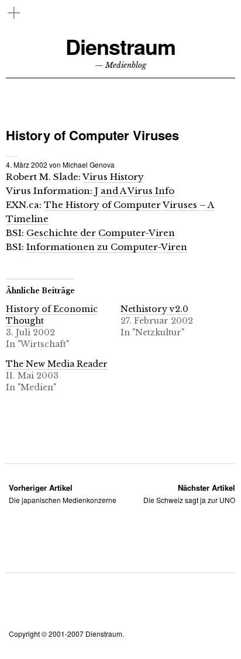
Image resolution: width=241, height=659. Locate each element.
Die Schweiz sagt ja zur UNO (189, 493)
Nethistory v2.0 (154, 309)
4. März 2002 (26, 164)
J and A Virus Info (134, 190)
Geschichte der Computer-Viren (100, 232)
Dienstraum (120, 46)
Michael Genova (89, 164)
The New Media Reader (57, 364)
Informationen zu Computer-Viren (106, 246)
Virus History (113, 176)
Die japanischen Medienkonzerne (62, 493)
